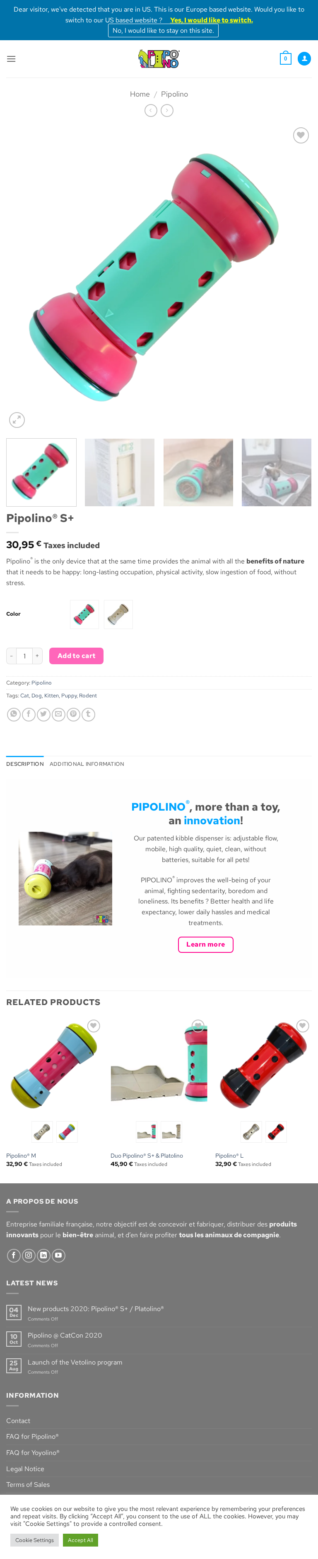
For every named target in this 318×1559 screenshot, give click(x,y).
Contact (18, 1420)
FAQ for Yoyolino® (33, 1452)
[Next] (295, 277)
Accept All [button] (80, 1540)
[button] (11, 59)
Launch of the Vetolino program (75, 1362)
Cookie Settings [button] (34, 1540)
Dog (36, 695)
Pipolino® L (229, 1155)
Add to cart (77, 655)
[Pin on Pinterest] (73, 714)
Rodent (88, 695)
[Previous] (22, 277)
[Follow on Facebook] (14, 1256)
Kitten (51, 695)
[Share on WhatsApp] (14, 714)
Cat (24, 695)
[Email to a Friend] (58, 714)
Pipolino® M (21, 1155)
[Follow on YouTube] (58, 1256)
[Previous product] (167, 110)
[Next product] (151, 110)
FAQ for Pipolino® (32, 1436)
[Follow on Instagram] (29, 1256)
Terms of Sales (28, 1484)
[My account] (304, 59)
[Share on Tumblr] (88, 714)
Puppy (69, 695)
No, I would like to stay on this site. (163, 30)
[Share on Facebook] (29, 714)
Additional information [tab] (87, 763)
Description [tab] (25, 763)
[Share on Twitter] (44, 714)
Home (140, 94)
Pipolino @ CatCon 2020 (65, 1335)
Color (13, 614)
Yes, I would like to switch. (211, 20)
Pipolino (174, 94)
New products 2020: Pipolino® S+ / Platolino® (96, 1309)
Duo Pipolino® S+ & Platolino (147, 1155)
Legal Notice (25, 1468)
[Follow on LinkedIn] (44, 1256)
